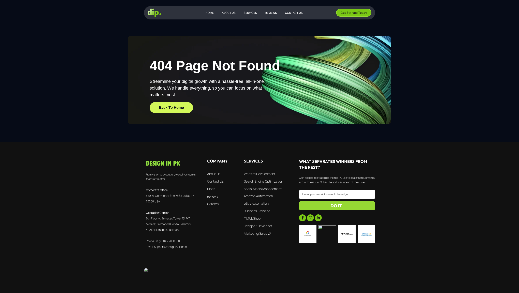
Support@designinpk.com (170, 247)
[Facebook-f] (302, 217)
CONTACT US (294, 13)
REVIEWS (271, 13)
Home (210, 13)
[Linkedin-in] (318, 217)
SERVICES (250, 13)
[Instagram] (310, 217)
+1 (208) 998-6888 (167, 241)
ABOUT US (229, 13)
